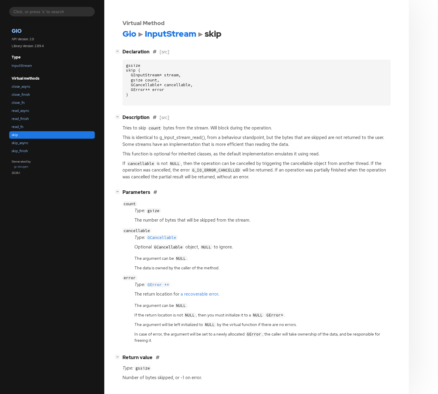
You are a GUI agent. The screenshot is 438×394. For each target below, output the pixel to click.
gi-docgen (21, 167)
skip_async (20, 142)
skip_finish (20, 151)
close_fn (18, 102)
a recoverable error (199, 294)
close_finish (21, 94)
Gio (17, 31)
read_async (20, 110)
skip (15, 134)
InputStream (22, 65)
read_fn (18, 126)
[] (118, 51)
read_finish (20, 118)
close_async (21, 86)
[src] (164, 52)
